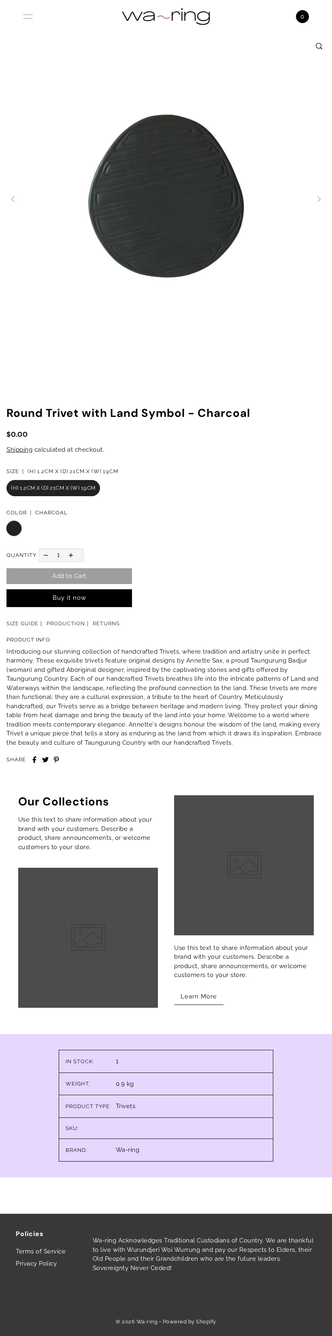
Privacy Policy (36, 1263)
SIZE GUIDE (22, 623)
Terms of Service (41, 1251)
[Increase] (71, 555)
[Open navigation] (28, 16)
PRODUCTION (66, 623)
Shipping (19, 449)
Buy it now (69, 597)
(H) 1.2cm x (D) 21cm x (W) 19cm (53, 488)
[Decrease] (45, 555)
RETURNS (106, 623)
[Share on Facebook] (34, 759)
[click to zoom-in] (319, 46)
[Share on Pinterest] (56, 759)
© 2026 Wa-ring (136, 1322)
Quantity (21, 555)
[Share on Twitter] (45, 759)
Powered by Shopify (189, 1322)
